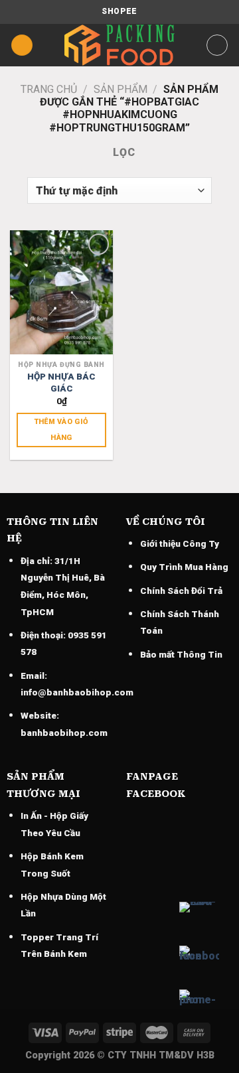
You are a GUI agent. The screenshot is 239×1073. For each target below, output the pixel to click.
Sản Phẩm (120, 89)
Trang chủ (49, 89)
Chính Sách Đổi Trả (181, 590)
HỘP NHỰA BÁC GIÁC (61, 382)
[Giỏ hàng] (217, 45)
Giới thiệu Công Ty (179, 543)
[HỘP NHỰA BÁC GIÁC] (61, 292)
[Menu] (22, 45)
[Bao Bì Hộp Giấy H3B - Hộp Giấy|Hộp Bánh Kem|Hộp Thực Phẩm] (119, 45)
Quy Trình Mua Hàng (184, 566)
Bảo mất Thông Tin (181, 654)
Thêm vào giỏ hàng (62, 429)
